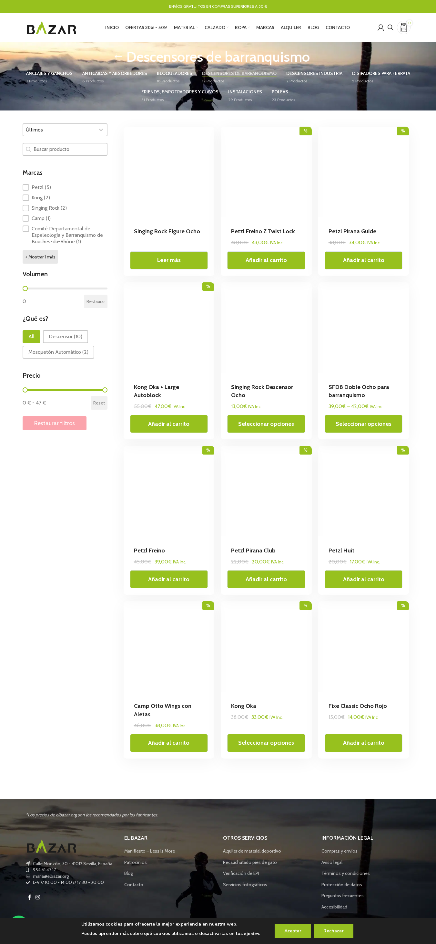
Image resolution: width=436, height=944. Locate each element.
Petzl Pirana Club (253, 550)
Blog (128, 873)
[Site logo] (51, 27)
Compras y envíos (339, 851)
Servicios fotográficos (245, 884)
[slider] (25, 288)
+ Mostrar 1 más (40, 257)
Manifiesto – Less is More (149, 851)
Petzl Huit (341, 550)
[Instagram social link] (38, 897)
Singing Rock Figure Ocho (167, 231)
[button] (65, 187)
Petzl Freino (149, 550)
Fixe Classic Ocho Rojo (358, 705)
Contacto (133, 884)
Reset (99, 403)
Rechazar (333, 931)
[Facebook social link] (30, 897)
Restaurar (95, 301)
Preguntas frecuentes (342, 895)
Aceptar (292, 931)
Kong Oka (243, 705)
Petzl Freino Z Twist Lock (263, 231)
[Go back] (118, 56)
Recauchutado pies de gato (250, 862)
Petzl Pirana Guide (352, 231)
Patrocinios (135, 862)
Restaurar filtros (54, 423)
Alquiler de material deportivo (252, 851)
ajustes (251, 934)
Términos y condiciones (345, 873)
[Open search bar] (390, 27)
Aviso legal (331, 862)
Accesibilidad (334, 907)
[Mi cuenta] (380, 27)
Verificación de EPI (241, 873)
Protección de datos (341, 884)
